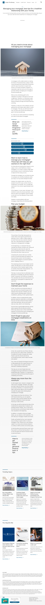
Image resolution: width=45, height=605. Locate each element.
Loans (33, 2)
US (35, 2)
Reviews (18, 2)
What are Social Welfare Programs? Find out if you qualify (16, 128)
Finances (29, 2)
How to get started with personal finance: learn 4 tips (15, 445)
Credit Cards (23, 2)
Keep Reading (25, 131)
